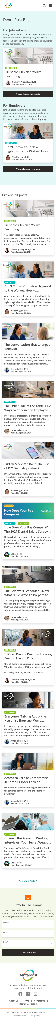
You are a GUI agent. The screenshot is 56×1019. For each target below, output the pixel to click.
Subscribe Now (28, 952)
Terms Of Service (19, 1016)
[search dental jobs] (44, 5)
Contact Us (39, 1000)
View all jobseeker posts (28, 94)
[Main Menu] (49, 5)
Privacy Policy (35, 1016)
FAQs (26, 1000)
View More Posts (27, 881)
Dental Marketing (28, 1003)
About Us (13, 1000)
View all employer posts (28, 169)
